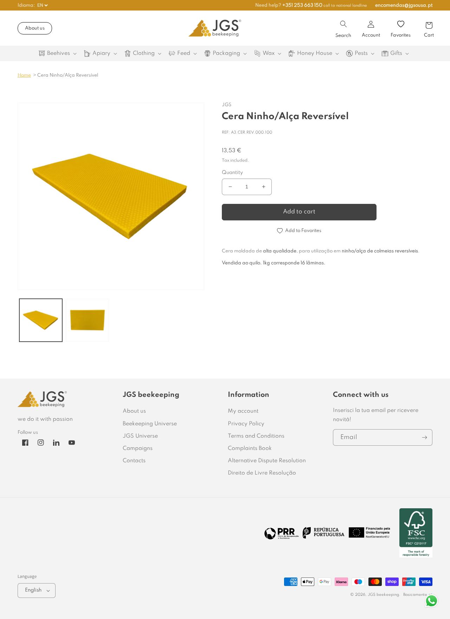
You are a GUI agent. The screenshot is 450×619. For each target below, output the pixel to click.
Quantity (232, 172)
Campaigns (138, 448)
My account (243, 411)
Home (24, 75)
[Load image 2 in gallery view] (87, 320)
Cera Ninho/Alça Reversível (67, 75)
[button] (343, 24)
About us (35, 28)
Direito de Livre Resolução (262, 473)
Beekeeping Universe (150, 424)
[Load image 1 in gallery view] (40, 320)
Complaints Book (250, 448)
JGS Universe (140, 436)
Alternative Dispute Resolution (267, 461)
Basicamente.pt (417, 595)
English (33, 590)
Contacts (134, 461)
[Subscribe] (424, 437)
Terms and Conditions (256, 436)
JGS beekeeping (383, 595)
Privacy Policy (246, 424)
